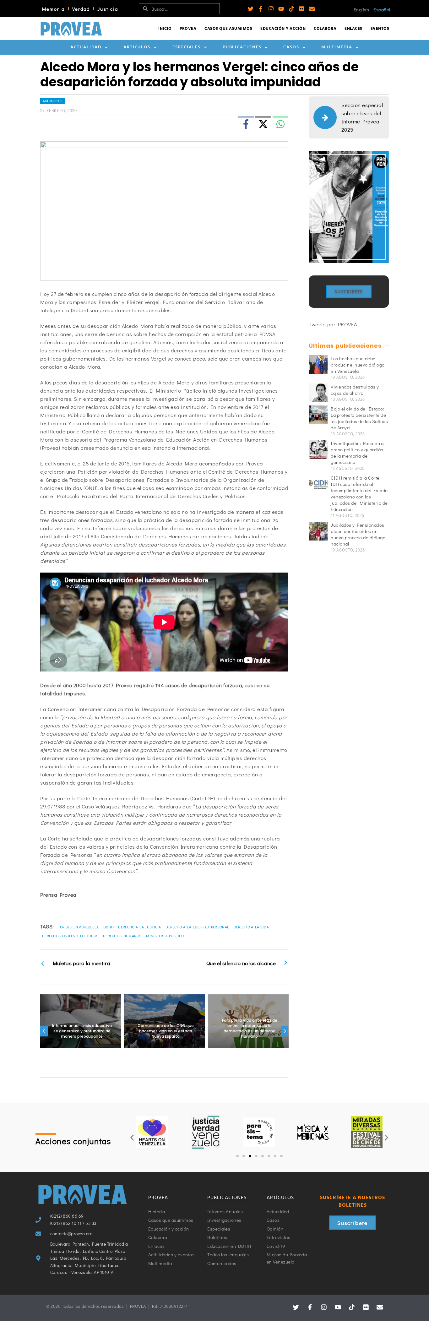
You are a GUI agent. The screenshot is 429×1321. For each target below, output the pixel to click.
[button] (132, 1137)
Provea (188, 28)
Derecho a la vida (251, 926)
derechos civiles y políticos (70, 935)
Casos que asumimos (228, 28)
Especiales (186, 47)
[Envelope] (312, 9)
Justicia (107, 9)
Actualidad (85, 47)
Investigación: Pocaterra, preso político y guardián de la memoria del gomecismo (358, 452)
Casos (291, 47)
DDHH (108, 926)
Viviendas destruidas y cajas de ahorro (355, 389)
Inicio (164, 28)
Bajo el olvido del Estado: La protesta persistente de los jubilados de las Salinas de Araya (359, 418)
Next (284, 1031)
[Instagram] (271, 9)
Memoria (53, 9)
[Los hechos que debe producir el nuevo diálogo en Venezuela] (318, 364)
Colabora (325, 28)
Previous (44, 1031)
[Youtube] (281, 9)
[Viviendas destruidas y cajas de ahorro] (318, 392)
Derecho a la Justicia (139, 926)
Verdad (81, 9)
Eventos (380, 28)
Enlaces (353, 28)
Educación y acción (283, 28)
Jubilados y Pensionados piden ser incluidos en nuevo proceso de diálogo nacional (358, 534)
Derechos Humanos (122, 935)
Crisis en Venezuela (79, 926)
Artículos (136, 47)
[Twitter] (250, 9)
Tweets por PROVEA (333, 324)
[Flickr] (301, 9)
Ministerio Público (165, 935)
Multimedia (336, 47)
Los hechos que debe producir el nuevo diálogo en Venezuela (358, 364)
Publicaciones (242, 47)
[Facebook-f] (260, 9)
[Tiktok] (291, 9)
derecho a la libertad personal (197, 926)
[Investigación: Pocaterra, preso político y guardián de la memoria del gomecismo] (318, 449)
